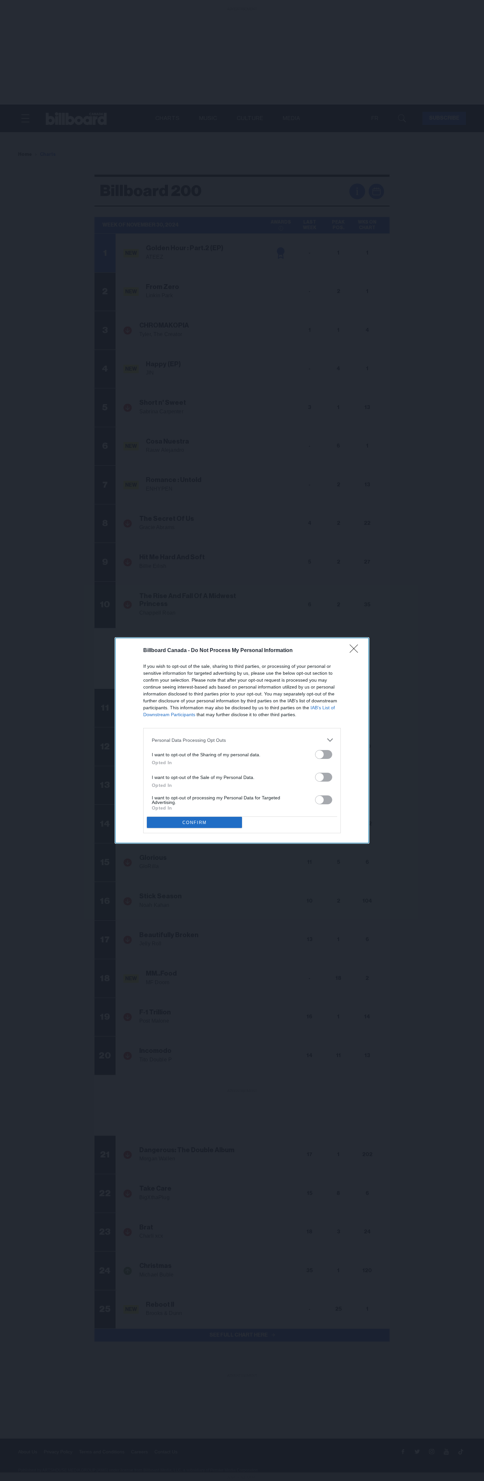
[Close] (356, 650)
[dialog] (242, 740)
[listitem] (242, 740)
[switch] (323, 754)
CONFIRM (194, 822)
